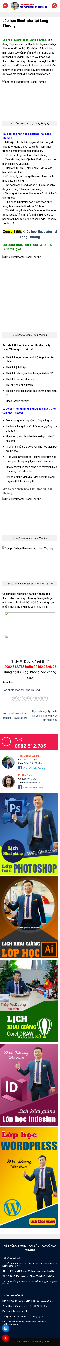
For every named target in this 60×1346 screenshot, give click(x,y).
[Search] (54, 6)
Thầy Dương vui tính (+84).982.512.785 (27, 1306)
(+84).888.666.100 (32, 782)
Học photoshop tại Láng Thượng (21, 690)
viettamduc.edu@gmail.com (22, 1321)
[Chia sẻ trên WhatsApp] (15, 698)
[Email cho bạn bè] (33, 698)
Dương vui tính (20, 1311)
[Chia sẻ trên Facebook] (21, 698)
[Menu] (5, 6)
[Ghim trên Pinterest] (39, 698)
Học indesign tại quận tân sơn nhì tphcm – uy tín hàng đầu (45, 715)
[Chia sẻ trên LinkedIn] (45, 698)
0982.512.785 (30, 759)
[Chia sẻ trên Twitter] (27, 698)
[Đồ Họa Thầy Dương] (30, 6)
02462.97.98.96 (45, 1300)
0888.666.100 (29, 779)
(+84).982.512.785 (33, 763)
